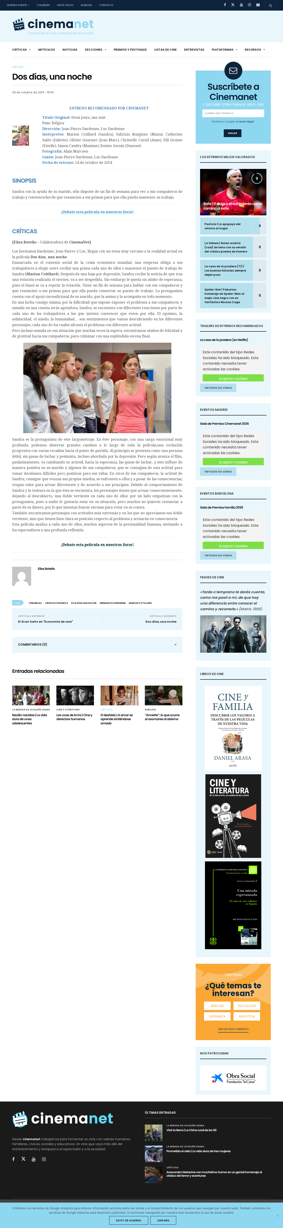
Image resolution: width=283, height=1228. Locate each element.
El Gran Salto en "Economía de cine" (45, 622)
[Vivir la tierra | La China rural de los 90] (154, 1133)
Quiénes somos (17, 5)
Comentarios (32, 644)
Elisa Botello (46, 568)
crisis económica (56, 603)
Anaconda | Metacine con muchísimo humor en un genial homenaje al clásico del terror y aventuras (214, 1174)
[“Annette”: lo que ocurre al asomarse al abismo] (163, 695)
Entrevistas (194, 50)
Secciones (93, 50)
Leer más (163, 1220)
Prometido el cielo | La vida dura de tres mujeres (198, 1151)
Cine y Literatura (68, 710)
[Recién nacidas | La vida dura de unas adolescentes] (31, 695)
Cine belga (35, 603)
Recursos (253, 50)
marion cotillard (140, 603)
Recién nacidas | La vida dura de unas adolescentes (29, 719)
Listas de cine (165, 50)
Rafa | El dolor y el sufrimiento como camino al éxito (232, 206)
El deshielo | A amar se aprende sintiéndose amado (117, 719)
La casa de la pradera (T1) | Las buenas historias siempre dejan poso (225, 270)
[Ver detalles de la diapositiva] (233, 1078)
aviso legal (246, 121)
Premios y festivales (130, 50)
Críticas (19, 50)
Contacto (106, 5)
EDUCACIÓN (247, 1006)
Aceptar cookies (233, 378)
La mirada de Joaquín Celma (31, 710)
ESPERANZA (217, 1016)
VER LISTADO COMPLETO (233, 1029)
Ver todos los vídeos (218, 388)
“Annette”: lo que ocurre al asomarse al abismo (162, 717)
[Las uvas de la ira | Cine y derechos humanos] (75, 695)
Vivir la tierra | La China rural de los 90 (191, 1130)
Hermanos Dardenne (113, 603)
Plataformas (222, 50)
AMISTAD (217, 1006)
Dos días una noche (83, 603)
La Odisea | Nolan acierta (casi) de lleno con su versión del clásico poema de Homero (226, 247)
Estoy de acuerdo (128, 1220)
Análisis (150, 710)
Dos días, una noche (160, 622)
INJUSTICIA (247, 1016)
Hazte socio (65, 5)
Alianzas (86, 5)
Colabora (43, 5)
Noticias (70, 50)
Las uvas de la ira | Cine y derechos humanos (74, 717)
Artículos (46, 50)
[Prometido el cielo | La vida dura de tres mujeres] (154, 1154)
